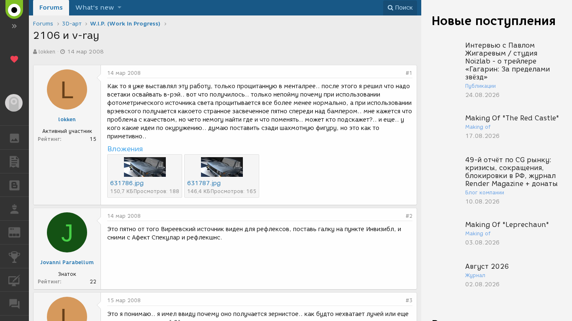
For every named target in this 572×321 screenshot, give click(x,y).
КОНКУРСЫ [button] (14, 256)
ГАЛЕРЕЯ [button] (14, 137)
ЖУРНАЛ (19, 232)
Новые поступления (494, 20)
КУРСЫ (14, 280)
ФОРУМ (14, 303)
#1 (409, 73)
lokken (47, 51)
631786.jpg (127, 183)
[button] (120, 7)
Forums (51, 7)
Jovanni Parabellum (67, 262)
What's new (94, 7)
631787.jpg (204, 183)
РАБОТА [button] (14, 208)
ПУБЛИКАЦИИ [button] (14, 161)
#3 (409, 300)
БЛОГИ (14, 185)
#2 (409, 216)
